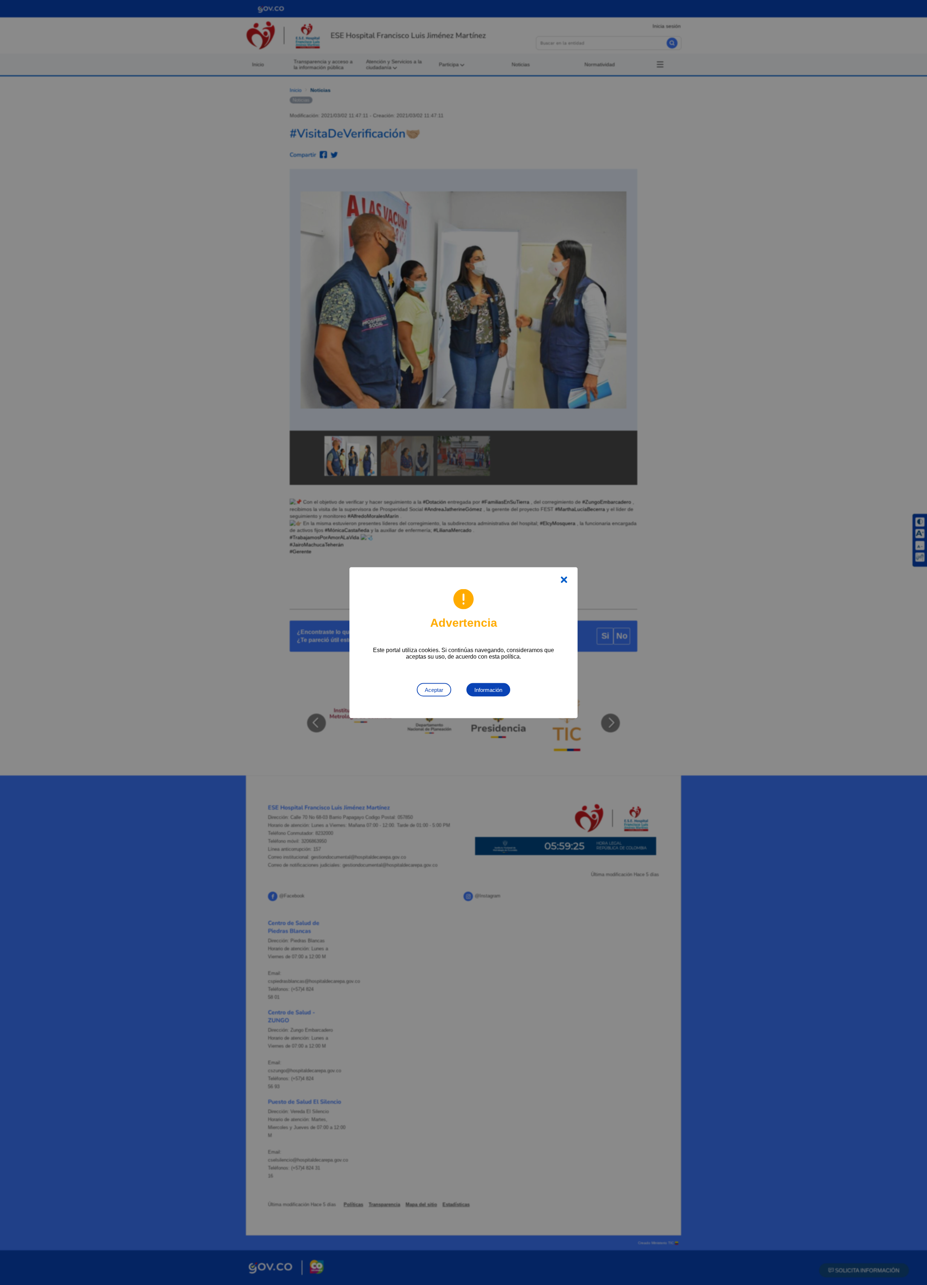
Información (488, 689)
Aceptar (434, 689)
